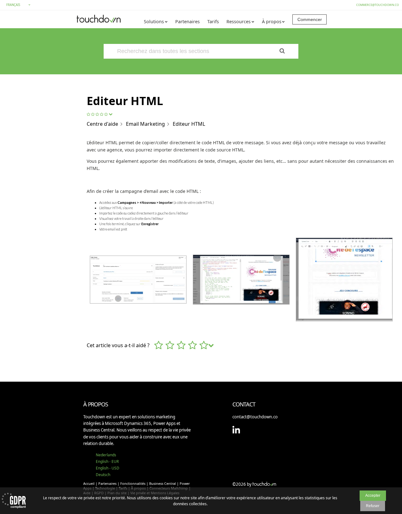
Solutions (154, 21)
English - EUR (107, 461)
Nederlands (106, 455)
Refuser (372, 506)
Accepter (372, 495)
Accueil (89, 483)
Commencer (309, 19)
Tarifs (213, 21)
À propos (271, 21)
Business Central (162, 483)
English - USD (107, 468)
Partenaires (187, 21)
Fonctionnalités (132, 483)
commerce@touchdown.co (377, 5)
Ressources (238, 21)
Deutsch (103, 474)
